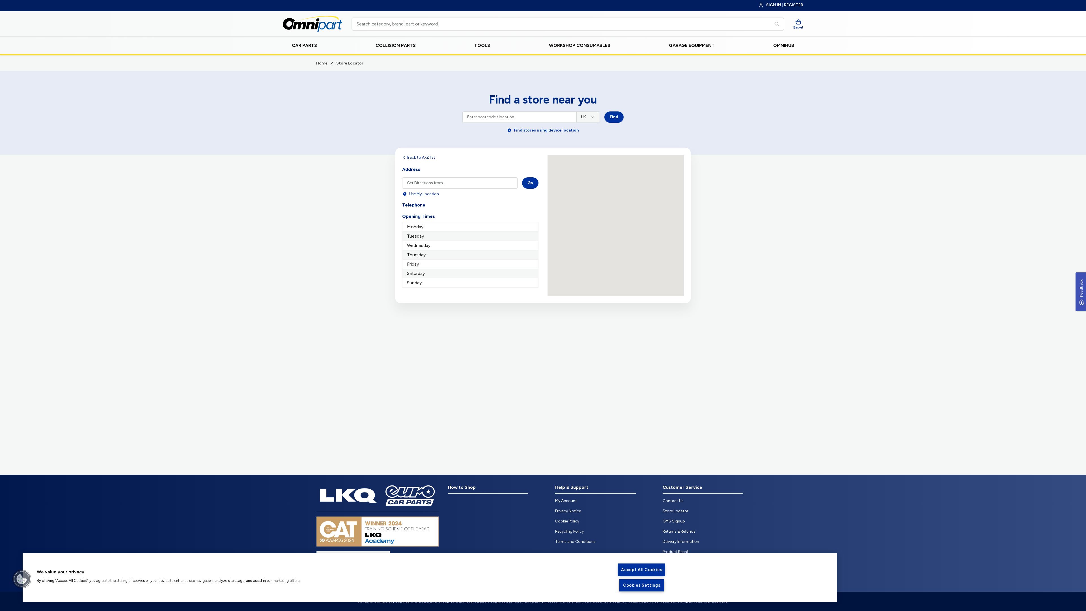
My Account (566, 500)
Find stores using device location (546, 130)
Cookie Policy (567, 521)
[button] (22, 579)
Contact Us (673, 500)
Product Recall (676, 551)
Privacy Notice (568, 511)
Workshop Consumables (579, 45)
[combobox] (588, 117)
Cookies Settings (641, 585)
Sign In (773, 5)
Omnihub (783, 45)
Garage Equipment (692, 45)
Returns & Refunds (679, 531)
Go (530, 182)
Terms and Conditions (575, 541)
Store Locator (675, 511)
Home (321, 63)
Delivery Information (681, 541)
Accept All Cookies (641, 569)
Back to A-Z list (421, 157)
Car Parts (304, 45)
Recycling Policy (569, 531)
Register (793, 5)
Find (614, 117)
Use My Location (424, 194)
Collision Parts (396, 45)
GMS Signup (674, 521)
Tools (482, 45)
